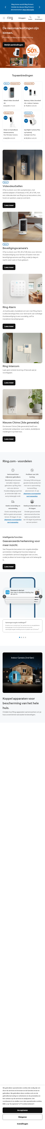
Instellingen (22, 1124)
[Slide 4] (25, 637)
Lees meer (9, 205)
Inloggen (22, 18)
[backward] (4, 596)
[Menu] (4, 18)
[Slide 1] (19, 637)
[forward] (40, 596)
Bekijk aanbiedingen (13, 45)
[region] (22, 672)
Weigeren (22, 1117)
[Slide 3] (23, 637)
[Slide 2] (21, 637)
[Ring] (10, 18)
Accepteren (22, 1110)
